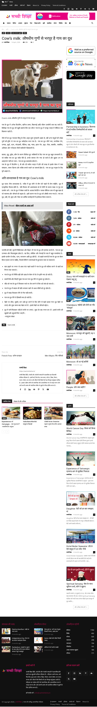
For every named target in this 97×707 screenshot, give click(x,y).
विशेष (68, 272)
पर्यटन (55, 23)
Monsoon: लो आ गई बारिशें (77, 361)
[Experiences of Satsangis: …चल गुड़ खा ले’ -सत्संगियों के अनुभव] (11, 413)
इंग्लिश (16, 5)
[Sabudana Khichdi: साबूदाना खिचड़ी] (32, 413)
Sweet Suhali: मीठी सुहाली (86, 152)
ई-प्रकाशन (4, 5)
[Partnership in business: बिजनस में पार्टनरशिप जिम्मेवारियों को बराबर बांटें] (80, 117)
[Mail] (77, 9)
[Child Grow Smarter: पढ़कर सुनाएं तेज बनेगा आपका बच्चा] (53, 413)
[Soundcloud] (85, 9)
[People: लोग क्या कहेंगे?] (80, 377)
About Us (36, 5)
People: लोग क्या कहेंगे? (75, 387)
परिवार (68, 504)
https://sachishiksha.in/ (27, 371)
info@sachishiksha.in (42, 693)
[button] (92, 23)
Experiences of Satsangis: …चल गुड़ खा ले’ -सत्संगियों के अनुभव (11, 424)
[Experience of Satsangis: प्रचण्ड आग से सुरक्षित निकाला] (80, 458)
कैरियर (14, 23)
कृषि (44, 23)
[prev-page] (3, 431)
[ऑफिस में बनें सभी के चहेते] (38, 649)
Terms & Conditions (59, 5)
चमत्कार (4, 418)
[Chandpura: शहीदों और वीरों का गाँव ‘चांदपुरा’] (80, 295)
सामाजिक (49, 23)
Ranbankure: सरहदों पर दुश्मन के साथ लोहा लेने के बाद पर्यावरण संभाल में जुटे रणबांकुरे (21, 649)
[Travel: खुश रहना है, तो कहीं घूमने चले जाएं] (71, 175)
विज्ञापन (28, 5)
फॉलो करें (93, 218)
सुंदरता (26, 23)
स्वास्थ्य (8, 23)
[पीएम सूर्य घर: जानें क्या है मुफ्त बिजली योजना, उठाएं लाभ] (38, 631)
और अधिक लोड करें (80, 194)
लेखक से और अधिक (20, 401)
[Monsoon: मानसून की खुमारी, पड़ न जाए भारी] (80, 323)
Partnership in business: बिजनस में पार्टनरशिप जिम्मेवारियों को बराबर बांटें (80, 130)
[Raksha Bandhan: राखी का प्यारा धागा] (6, 631)
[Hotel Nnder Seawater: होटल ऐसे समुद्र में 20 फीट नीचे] (80, 536)
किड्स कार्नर (37, 23)
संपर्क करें (22, 5)
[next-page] (7, 431)
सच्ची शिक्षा (6, 42)
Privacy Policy (45, 5)
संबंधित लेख (7, 401)
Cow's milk (11, 325)
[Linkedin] (72, 9)
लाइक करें (92, 212)
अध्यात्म (20, 23)
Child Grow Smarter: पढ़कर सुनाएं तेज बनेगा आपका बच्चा (53, 424)
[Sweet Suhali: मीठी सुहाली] (71, 154)
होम (3, 29)
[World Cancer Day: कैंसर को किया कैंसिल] (80, 418)
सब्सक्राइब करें (91, 244)
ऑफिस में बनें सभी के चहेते (51, 647)
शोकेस (24, 33)
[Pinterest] (81, 9)
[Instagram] (68, 9)
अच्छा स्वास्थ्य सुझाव (16, 33)
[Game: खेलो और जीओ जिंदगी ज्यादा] (38, 640)
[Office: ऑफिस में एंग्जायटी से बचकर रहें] (71, 185)
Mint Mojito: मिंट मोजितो (54, 356)
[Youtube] (93, 9)
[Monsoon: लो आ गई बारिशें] (80, 351)
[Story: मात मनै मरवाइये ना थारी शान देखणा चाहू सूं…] (80, 266)
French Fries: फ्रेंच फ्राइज (12, 356)
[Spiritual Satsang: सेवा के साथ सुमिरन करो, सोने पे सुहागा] (80, 574)
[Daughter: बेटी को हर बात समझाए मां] (80, 499)
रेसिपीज (61, 23)
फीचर (68, 383)
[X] (89, 9)
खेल (66, 23)
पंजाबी (10, 5)
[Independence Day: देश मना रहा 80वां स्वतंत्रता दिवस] (6, 640)
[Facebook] (64, 9)
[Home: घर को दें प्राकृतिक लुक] (71, 164)
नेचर (31, 23)
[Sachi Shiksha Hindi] (12, 671)
